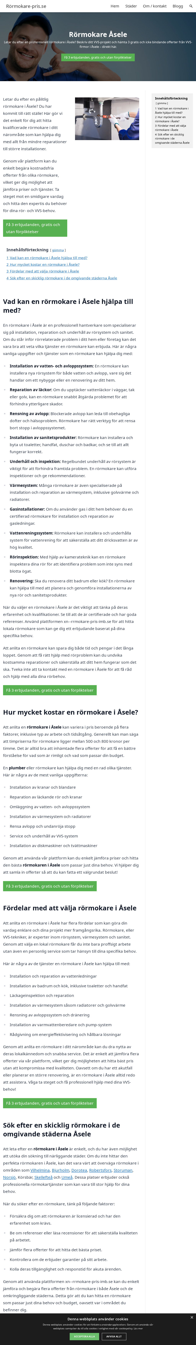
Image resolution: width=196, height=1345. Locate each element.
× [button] (191, 1317)
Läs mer (138, 1328)
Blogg (178, 6)
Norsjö (9, 1177)
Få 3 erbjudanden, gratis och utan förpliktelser (98, 57)
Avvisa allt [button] (114, 1336)
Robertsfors (100, 1170)
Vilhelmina (40, 1170)
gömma (58, 250)
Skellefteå (43, 1177)
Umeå (67, 1177)
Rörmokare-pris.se (26, 6)
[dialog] (98, 1329)
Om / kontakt (155, 6)
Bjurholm (60, 1170)
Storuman (123, 1170)
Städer (131, 6)
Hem (115, 6)
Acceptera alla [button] (84, 1336)
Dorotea (79, 1170)
